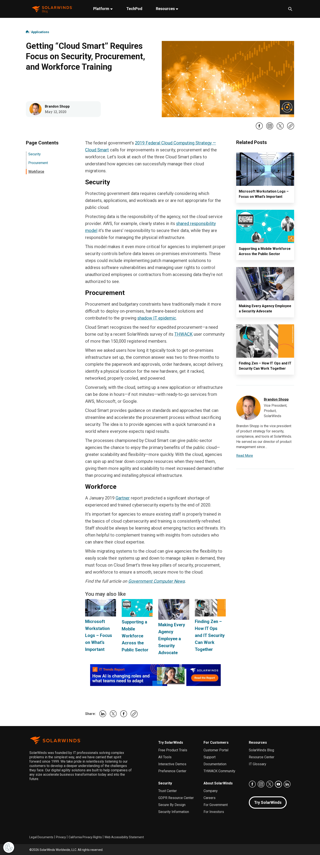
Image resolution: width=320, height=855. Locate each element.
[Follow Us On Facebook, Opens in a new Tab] (259, 128)
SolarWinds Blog (261, 750)
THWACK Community (219, 771)
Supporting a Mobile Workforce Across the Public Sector (135, 635)
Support (210, 757)
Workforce (36, 171)
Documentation (215, 764)
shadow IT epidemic (156, 318)
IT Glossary (257, 764)
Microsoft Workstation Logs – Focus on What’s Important (98, 635)
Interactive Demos (172, 764)
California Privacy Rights (85, 837)
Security (34, 154)
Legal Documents (41, 837)
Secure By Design (171, 805)
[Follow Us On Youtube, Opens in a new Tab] (278, 784)
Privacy (61, 837)
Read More (244, 456)
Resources (166, 8)
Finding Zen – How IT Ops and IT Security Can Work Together (210, 635)
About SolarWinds (218, 783)
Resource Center (261, 757)
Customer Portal (216, 750)
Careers (210, 798)
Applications (40, 32)
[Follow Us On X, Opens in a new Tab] (280, 128)
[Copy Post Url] (290, 128)
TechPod (134, 8)
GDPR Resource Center (176, 798)
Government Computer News (156, 581)
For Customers (216, 742)
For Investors (214, 812)
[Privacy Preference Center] (8, 847)
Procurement (38, 163)
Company (211, 791)
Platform (101, 8)
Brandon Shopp (57, 106)
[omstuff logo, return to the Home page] (52, 9)
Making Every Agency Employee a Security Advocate (171, 638)
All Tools (165, 757)
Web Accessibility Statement (124, 837)
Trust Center (167, 791)
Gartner (123, 498)
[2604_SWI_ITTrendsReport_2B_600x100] (155, 674)
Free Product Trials (172, 750)
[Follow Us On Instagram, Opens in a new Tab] (269, 128)
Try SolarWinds (170, 742)
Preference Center (172, 771)
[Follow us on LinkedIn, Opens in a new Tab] (287, 784)
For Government (216, 805)
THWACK (183, 334)
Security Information (173, 812)
